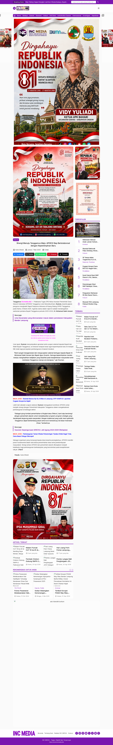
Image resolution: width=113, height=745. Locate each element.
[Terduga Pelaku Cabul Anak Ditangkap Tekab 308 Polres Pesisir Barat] (79, 369)
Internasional (77, 15)
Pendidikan (86, 271)
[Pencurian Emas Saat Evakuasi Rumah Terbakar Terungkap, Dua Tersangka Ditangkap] (79, 349)
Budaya (25, 15)
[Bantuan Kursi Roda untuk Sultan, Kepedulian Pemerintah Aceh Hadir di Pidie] (79, 389)
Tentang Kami (48, 733)
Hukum (45, 15)
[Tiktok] (92, 733)
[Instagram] (79, 733)
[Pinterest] (98, 733)
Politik (57, 588)
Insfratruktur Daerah (64, 15)
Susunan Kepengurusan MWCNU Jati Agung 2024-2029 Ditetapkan (41, 430)
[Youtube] (86, 733)
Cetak (47, 250)
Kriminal (22, 588)
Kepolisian (95, 15)
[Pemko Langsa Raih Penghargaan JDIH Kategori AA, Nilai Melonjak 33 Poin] (49, 562)
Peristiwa (92, 262)
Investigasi (86, 15)
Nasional (85, 262)
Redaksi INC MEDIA (60, 733)
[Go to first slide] (72, 570)
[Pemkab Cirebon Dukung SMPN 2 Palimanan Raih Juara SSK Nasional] (19, 562)
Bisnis (19, 15)
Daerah (31, 15)
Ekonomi (39, 15)
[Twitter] (89, 733)
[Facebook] (76, 733)
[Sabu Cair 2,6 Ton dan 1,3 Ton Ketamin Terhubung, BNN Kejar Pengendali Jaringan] (79, 329)
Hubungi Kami (72, 733)
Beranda (40, 733)
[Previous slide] (70, 570)
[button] (98, 2)
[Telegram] (95, 733)
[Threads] (83, 733)
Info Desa (53, 15)
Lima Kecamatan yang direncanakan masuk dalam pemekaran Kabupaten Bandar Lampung (43, 319)
